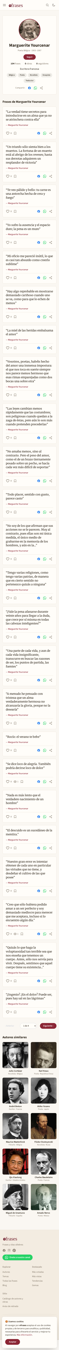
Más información (24, 1335)
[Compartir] (41, 88)
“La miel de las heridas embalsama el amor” (29, 332)
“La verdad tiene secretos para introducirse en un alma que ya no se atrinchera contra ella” (29, 115)
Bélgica (12, 75)
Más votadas (38, 1272)
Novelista (33, 75)
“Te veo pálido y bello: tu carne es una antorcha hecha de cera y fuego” (28, 194)
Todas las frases (10, 1281)
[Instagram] (9, 1250)
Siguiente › (48, 1025)
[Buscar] (47, 5)
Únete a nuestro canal (19, 1257)
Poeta (22, 75)
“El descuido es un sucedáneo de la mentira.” (29, 832)
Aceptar (12, 1341)
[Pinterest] (14, 1250)
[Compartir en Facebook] (29, 88)
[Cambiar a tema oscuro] (53, 5)
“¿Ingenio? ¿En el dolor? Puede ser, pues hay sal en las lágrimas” (29, 996)
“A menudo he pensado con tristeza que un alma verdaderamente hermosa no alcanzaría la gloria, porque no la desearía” (28, 701)
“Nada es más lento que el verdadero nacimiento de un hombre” (25, 799)
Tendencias (37, 1281)
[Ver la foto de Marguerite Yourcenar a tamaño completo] (29, 29)
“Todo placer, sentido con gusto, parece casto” (28, 496)
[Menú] (4, 5)
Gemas (35, 1285)
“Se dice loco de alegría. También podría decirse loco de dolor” (28, 766)
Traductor (30, 80)
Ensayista (46, 75)
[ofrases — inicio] (17, 5)
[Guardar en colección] (15, 133)
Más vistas (37, 1276)
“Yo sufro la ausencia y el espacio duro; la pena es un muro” (28, 227)
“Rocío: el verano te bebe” (23, 737)
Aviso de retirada (10, 1306)
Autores (6, 1272)
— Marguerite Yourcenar (17, 125)
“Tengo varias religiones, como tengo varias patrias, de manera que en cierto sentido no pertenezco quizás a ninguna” (27, 578)
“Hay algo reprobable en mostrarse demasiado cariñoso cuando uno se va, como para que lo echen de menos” (29, 297)
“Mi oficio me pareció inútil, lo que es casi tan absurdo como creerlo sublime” (29, 260)
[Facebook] (4, 1250)
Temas (6, 1276)
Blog (5, 1285)
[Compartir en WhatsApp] (35, 88)
